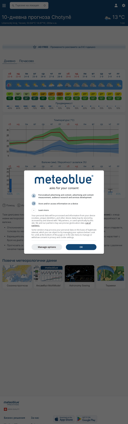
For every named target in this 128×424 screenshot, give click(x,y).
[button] (64, 210)
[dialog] (64, 212)
